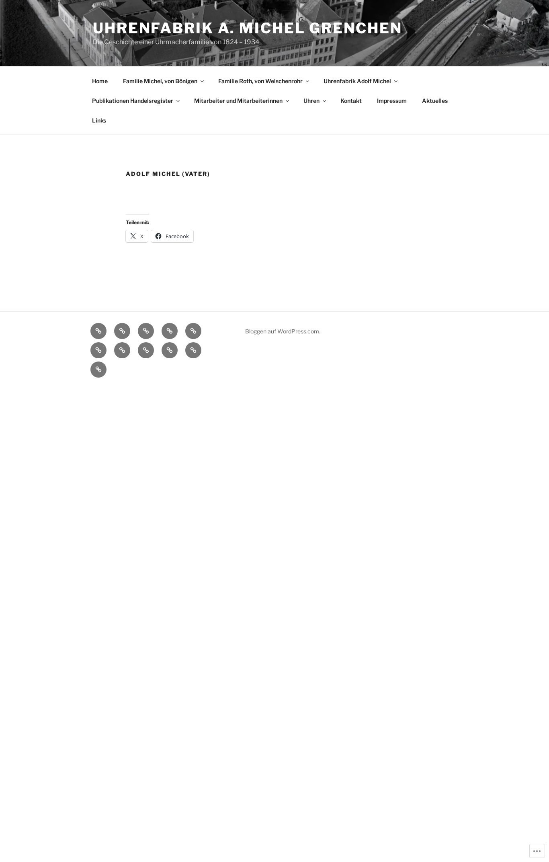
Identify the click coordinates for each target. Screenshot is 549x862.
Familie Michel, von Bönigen (160, 81)
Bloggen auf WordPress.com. (282, 331)
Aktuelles (435, 100)
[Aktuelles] (193, 350)
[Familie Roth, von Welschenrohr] (146, 331)
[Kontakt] (146, 350)
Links (99, 120)
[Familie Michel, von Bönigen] (122, 331)
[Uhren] (122, 350)
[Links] (98, 370)
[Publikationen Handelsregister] (193, 331)
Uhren (311, 100)
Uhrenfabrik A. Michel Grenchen (247, 28)
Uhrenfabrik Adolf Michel (357, 81)
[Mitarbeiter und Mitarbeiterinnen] (98, 350)
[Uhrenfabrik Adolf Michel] (170, 331)
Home (100, 81)
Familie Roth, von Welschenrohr (260, 81)
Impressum (392, 100)
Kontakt (351, 100)
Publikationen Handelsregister (132, 100)
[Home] (98, 331)
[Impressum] (170, 350)
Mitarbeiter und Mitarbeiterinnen (238, 100)
